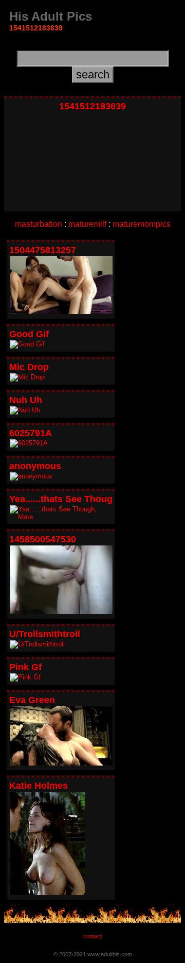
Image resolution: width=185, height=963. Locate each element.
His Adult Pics (50, 16)
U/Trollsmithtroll (44, 634)
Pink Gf (25, 667)
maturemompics (142, 224)
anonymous (35, 466)
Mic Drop (29, 367)
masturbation (38, 224)
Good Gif (29, 334)
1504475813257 (42, 250)
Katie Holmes (38, 786)
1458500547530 (42, 539)
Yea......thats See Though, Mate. (78, 499)
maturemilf (87, 224)
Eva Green (32, 700)
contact (92, 936)
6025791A (30, 433)
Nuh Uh (25, 400)
